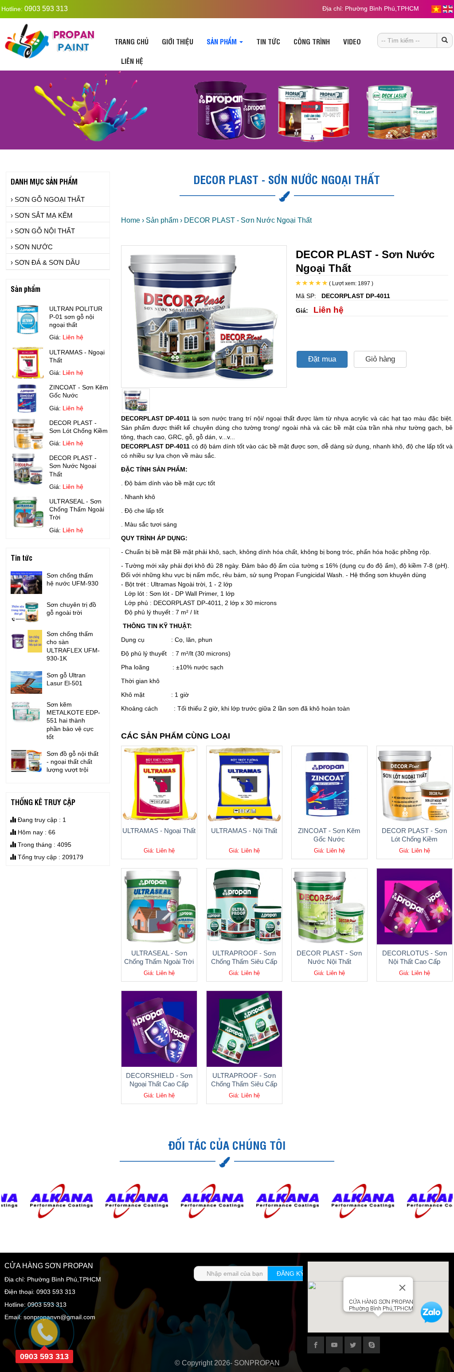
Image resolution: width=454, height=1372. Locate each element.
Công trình (312, 41)
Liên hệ (132, 61)
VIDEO (352, 41)
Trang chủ (131, 41)
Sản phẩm (223, 41)
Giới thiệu (177, 41)
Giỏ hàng (380, 359)
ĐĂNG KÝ (290, 1273)
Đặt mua (322, 359)
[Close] (402, 1287)
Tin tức (268, 41)
